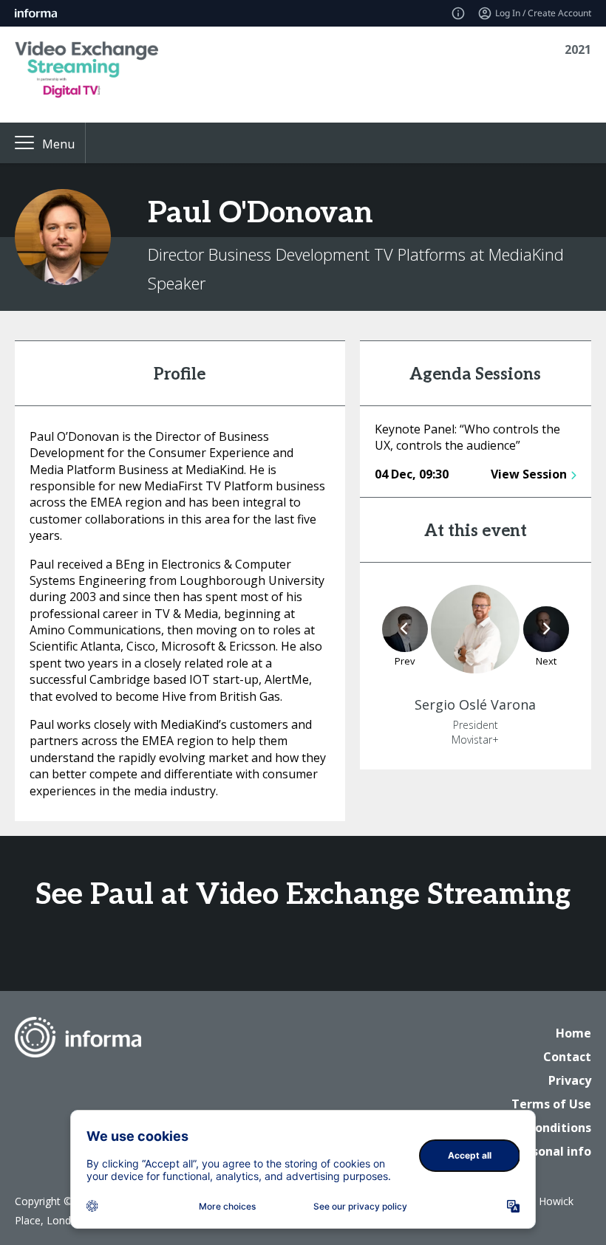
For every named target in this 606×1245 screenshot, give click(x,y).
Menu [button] (58, 144)
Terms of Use (551, 1104)
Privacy (569, 1080)
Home (573, 1033)
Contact (567, 1057)
